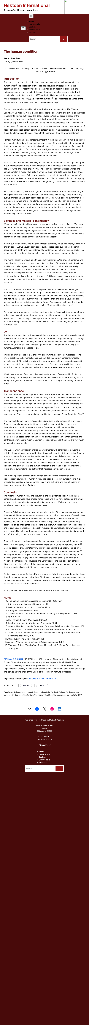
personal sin (9, 695)
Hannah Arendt (33, 692)
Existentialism (20, 692)
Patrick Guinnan (72, 692)
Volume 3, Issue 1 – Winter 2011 (43, 678)
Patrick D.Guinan (58, 692)
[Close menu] (31, 16)
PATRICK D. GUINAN (13, 659)
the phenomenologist (62, 695)
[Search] (63, 39)
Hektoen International (27, 5)
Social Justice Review (24, 695)
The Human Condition (43, 695)
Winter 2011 (77, 695)
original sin (45, 692)
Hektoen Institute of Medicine (51, 720)
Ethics (10, 692)
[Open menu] (23, 28)
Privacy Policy (44, 745)
